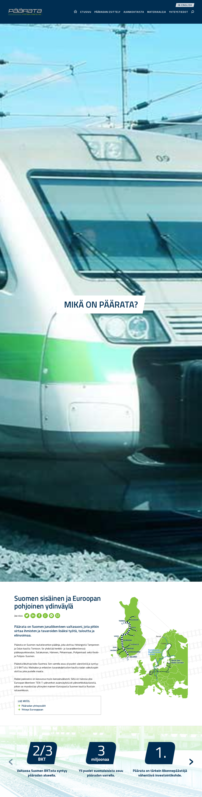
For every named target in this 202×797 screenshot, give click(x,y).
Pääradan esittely (107, 12)
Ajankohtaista (134, 12)
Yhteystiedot (178, 12)
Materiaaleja (156, 12)
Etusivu (85, 12)
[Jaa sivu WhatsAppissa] (45, 615)
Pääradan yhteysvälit (33, 706)
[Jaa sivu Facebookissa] (39, 615)
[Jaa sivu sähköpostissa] (57, 615)
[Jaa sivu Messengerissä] (51, 615)
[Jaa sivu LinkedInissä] (33, 615)
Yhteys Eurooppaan (32, 709)
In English (185, 5)
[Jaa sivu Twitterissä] (26, 615)
